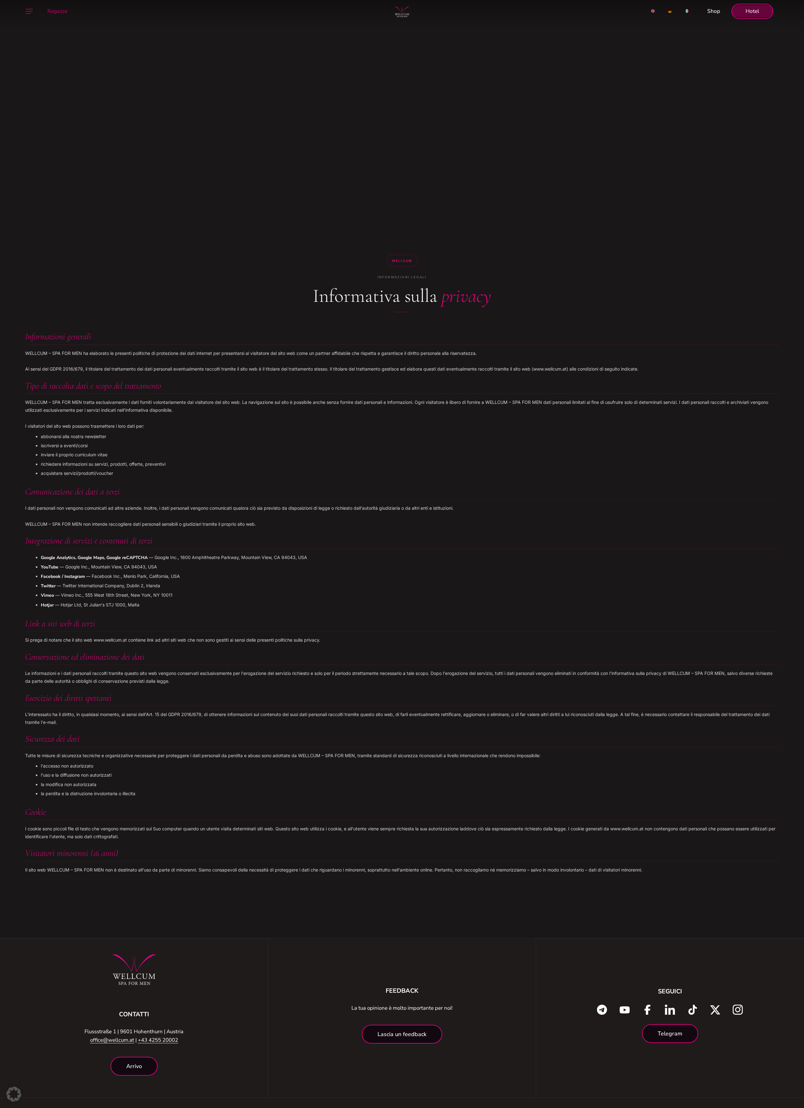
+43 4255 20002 (158, 1040)
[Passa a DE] (669, 11)
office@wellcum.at (112, 1040)
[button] (29, 11)
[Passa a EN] (652, 11)
